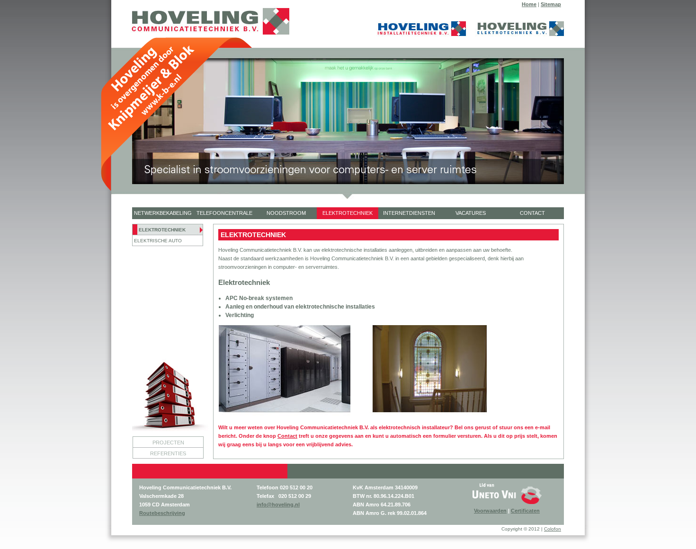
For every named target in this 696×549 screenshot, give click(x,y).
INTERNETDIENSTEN (409, 213)
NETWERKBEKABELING (163, 213)
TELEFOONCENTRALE (224, 213)
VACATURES (470, 213)
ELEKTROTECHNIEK (347, 213)
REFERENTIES (168, 453)
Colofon (552, 528)
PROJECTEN (168, 442)
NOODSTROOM (286, 213)
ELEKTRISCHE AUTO (158, 240)
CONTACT (532, 213)
